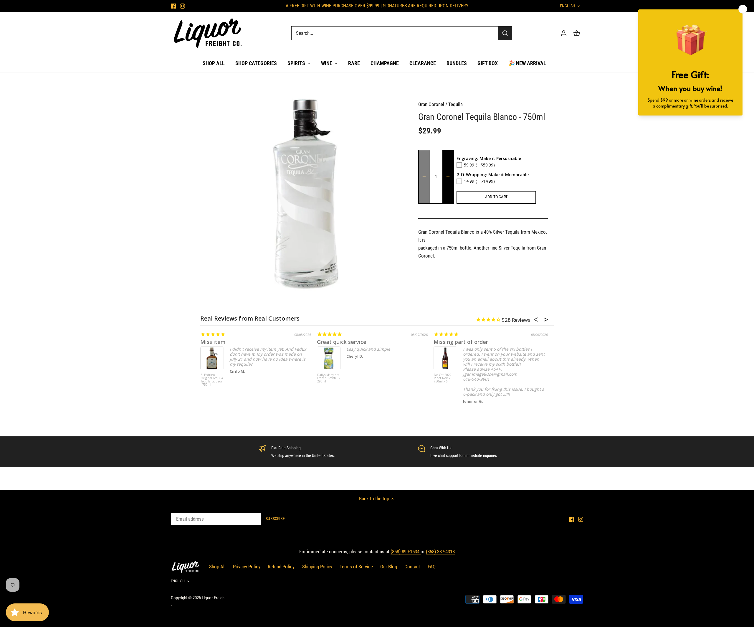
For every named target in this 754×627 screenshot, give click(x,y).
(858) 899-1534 (406, 552)
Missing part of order (461, 341)
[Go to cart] (576, 33)
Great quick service (341, 341)
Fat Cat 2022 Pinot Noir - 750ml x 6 (443, 378)
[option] (305, 194)
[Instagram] (182, 5)
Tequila (455, 104)
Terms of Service (356, 567)
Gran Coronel (431, 104)
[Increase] (448, 177)
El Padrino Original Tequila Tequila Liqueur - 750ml (212, 380)
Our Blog (388, 567)
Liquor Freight (214, 597)
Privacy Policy (246, 567)
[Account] (563, 33)
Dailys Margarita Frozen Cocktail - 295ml (328, 378)
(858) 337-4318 (440, 552)
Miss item (213, 341)
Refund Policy (281, 567)
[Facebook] (173, 5)
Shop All (217, 567)
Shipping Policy (317, 567)
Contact (412, 567)
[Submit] (505, 33)
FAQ (432, 567)
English (567, 6)
